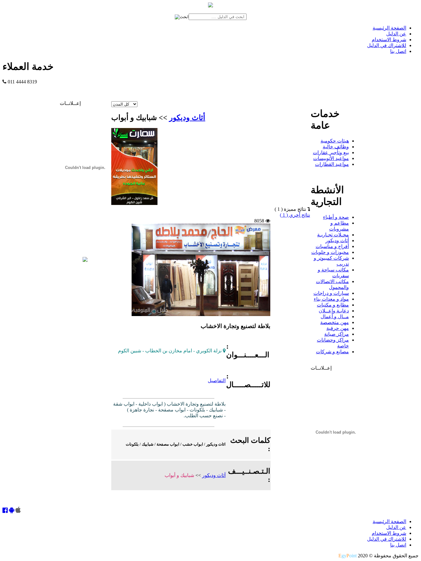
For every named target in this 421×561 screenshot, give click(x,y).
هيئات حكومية (335, 140)
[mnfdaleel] (5, 510)
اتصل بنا (398, 51)
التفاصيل (217, 380)
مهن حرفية (337, 328)
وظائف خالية (336, 146)
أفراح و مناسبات (332, 246)
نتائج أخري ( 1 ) (295, 215)
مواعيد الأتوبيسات (331, 158)
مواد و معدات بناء (331, 299)
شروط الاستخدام (389, 39)
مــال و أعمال (335, 316)
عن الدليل (396, 33)
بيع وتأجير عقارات (331, 152)
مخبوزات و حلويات (330, 252)
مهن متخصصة (334, 322)
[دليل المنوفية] (85, 260)
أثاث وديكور (187, 118)
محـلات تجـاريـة (333, 234)
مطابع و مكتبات (333, 304)
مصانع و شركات (332, 351)
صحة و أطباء (336, 217)
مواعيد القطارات (332, 164)
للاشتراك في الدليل (386, 45)
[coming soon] (18, 510)
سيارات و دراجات (331, 293)
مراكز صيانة (336, 334)
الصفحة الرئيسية (389, 27)
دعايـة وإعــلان (334, 310)
